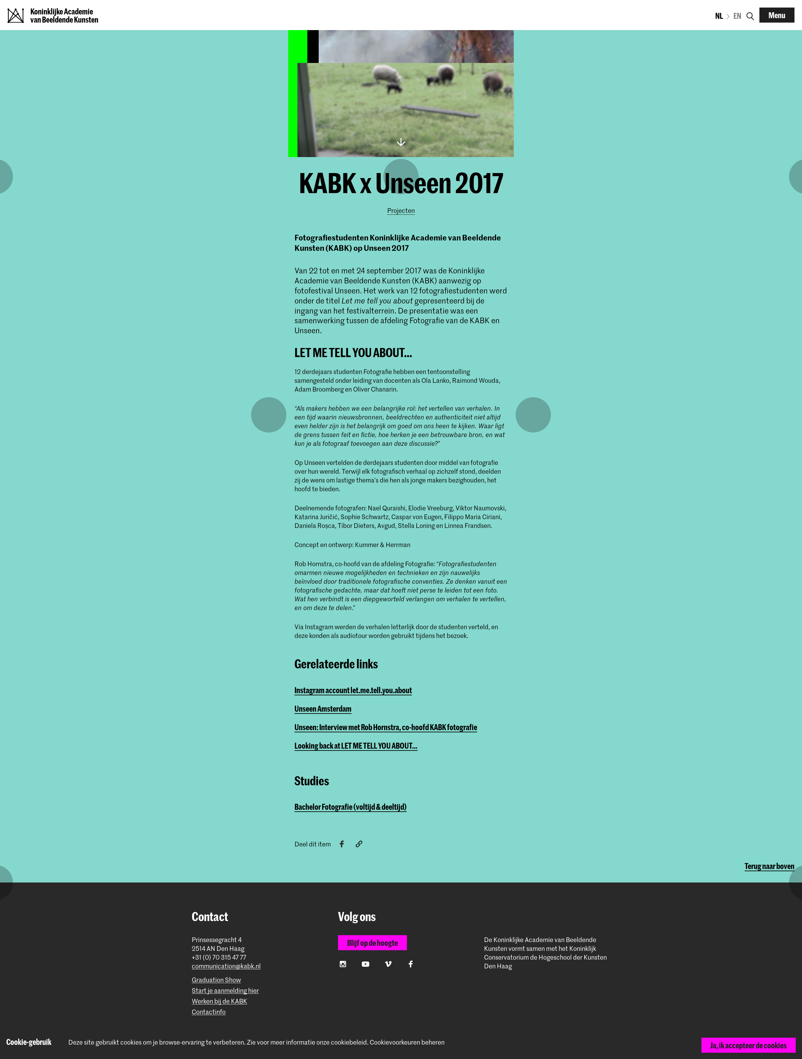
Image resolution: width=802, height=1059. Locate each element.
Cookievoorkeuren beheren (407, 1042)
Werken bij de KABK (219, 1001)
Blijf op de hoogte (372, 942)
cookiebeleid (349, 1042)
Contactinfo (209, 1012)
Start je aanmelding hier (225, 990)
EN (737, 15)
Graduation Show (216, 980)
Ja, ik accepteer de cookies (749, 1045)
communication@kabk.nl (226, 966)
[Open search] (750, 15)
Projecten (401, 210)
